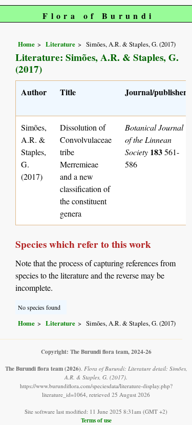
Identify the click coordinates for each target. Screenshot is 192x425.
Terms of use (96, 420)
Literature (60, 44)
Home (26, 44)
